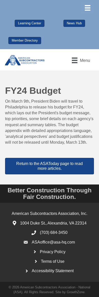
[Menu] (87, 8)
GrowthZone (76, 292)
